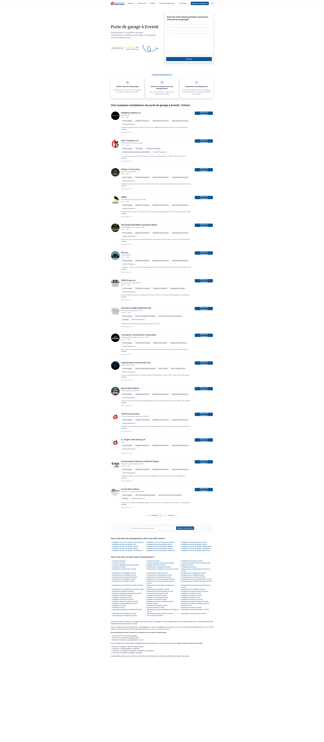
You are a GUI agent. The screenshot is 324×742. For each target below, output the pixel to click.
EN (212, 3)
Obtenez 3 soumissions (200, 3)
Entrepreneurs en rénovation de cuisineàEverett (196, 581)
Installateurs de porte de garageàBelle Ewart (195, 550)
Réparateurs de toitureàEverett (191, 607)
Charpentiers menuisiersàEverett (191, 561)
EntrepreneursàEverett (188, 567)
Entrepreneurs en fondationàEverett (123, 579)
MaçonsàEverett (152, 603)
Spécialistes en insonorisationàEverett (193, 613)
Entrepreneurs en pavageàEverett (123, 581)
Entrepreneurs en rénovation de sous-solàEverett (128, 589)
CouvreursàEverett (118, 563)
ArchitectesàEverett (118, 561)
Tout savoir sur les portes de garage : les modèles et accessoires (133, 650)
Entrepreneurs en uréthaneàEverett (158, 589)
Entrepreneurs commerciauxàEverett (124, 569)
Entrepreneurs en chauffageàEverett (124, 575)
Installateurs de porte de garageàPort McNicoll (127, 550)
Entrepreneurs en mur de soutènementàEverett (196, 579)
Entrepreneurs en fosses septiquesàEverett (160, 579)
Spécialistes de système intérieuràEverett (160, 613)
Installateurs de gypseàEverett (122, 597)
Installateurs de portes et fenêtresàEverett (160, 601)
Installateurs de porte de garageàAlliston (160, 548)
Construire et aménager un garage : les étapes (127, 652)
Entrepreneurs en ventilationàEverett (193, 589)
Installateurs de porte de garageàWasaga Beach (196, 546)
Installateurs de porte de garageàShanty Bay (161, 550)
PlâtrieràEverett (186, 605)
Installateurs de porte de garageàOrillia (124, 548)
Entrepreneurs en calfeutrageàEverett (193, 573)
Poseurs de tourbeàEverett (155, 607)
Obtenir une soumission (204, 113)
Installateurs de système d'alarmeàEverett (194, 601)
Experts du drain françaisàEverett (157, 593)
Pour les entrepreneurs (167, 3)
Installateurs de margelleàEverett (157, 597)
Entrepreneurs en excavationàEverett (193, 577)
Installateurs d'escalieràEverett (191, 593)
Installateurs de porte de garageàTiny (124, 544)
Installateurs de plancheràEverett (191, 599)
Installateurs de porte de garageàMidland (160, 546)
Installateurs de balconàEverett (157, 595)
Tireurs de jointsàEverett (155, 615)
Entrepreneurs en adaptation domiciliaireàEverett (162, 569)
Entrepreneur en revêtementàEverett (158, 567)
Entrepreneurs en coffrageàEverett (192, 575)
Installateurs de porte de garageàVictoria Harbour (128, 542)
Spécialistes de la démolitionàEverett (124, 613)
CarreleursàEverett (153, 561)
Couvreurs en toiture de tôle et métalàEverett (195, 563)
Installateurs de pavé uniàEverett (122, 599)
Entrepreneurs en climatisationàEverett (159, 575)
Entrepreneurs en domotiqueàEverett (159, 577)
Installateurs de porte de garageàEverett (125, 601)
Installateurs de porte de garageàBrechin (125, 546)
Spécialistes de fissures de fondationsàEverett (127, 609)
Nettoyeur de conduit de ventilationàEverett (195, 603)
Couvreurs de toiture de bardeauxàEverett (160, 563)
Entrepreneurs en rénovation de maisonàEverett (127, 585)
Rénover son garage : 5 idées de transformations (128, 646)
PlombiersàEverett (118, 607)
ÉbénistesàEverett (187, 565)
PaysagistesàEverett (119, 605)
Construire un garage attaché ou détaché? (125, 648)
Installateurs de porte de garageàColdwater (160, 542)
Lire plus (123, 129)
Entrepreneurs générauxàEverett (122, 591)
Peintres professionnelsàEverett (157, 605)
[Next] (178, 515)
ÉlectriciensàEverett (118, 567)
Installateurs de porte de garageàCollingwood (195, 548)
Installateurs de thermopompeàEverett (124, 603)
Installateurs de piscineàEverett (157, 599)
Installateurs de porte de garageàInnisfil (193, 542)
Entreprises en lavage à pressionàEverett (194, 591)
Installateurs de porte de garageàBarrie (159, 544)
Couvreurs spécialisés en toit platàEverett (125, 565)
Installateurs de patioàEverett (190, 597)
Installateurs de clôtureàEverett (191, 595)
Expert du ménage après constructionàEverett (127, 593)
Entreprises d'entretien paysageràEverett (160, 591)
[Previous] (146, 515)
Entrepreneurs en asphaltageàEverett (124, 573)
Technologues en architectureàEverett (124, 615)
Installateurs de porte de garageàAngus (193, 544)
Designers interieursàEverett (156, 565)
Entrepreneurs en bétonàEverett (157, 573)
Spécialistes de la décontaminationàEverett (195, 609)
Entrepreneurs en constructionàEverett (124, 577)
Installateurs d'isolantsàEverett (122, 595)
